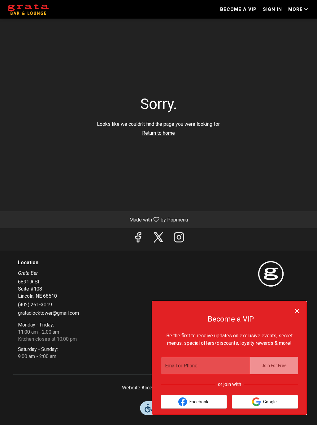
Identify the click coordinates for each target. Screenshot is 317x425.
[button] (298, 9)
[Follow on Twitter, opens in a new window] (158, 239)
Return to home (158, 133)
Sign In (272, 9)
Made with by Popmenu (96, 219)
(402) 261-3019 (35, 305)
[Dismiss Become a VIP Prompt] (296, 311)
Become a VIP (238, 9)
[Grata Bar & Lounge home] (33, 9)
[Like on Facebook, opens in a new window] (138, 239)
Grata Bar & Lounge (270, 274)
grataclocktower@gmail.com (48, 313)
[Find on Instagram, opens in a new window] (179, 239)
